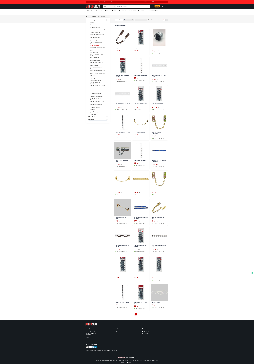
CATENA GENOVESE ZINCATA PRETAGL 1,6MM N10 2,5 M (140, 246)
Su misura (142, 10)
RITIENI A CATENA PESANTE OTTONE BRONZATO (121, 189)
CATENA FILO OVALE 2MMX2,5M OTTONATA (122, 132)
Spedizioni (133, 10)
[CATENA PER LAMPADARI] (159, 292)
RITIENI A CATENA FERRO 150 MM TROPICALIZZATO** (157, 189)
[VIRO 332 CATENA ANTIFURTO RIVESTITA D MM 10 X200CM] (159, 150)
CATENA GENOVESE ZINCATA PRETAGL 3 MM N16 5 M (140, 47)
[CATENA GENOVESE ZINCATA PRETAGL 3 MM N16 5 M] (140, 37)
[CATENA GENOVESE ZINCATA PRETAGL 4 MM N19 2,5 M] (140, 292)
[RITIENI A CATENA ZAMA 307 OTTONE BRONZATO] (122, 37)
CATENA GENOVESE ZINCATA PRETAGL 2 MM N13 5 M (122, 274)
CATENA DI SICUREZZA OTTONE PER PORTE (121, 218)
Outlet (106, 10)
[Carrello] (162, 6)
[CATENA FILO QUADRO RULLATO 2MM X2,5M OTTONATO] (159, 65)
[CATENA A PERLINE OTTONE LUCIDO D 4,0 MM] (140, 179)
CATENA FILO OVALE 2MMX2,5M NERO (140, 160)
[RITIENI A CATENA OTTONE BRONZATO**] (140, 122)
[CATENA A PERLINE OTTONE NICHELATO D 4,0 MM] (159, 235)
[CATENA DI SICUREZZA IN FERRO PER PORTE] (122, 150)
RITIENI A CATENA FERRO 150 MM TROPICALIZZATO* (157, 133)
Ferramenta (94, 16)
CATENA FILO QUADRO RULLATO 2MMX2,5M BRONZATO (122, 104)
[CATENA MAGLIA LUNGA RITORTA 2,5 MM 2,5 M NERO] (122, 235)
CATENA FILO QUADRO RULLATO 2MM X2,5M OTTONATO (159, 76)
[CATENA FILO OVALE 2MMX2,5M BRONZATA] (122, 292)
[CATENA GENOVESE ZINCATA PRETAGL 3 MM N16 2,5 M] (122, 65)
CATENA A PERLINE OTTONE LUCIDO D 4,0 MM (141, 189)
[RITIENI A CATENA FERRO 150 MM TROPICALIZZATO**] (159, 179)
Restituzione (123, 10)
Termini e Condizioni (153, 10)
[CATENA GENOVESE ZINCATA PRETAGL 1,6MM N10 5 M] (140, 264)
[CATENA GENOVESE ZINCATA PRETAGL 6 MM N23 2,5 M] (140, 93)
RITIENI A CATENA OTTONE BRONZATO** (140, 132)
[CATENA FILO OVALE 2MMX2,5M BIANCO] (140, 65)
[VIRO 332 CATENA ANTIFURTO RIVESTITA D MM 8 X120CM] (140, 207)
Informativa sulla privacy (91, 333)
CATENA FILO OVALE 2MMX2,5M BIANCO (140, 75)
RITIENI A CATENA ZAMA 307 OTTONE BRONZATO (121, 47)
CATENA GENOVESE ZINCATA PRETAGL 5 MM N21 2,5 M (158, 104)
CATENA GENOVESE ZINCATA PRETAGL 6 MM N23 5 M (158, 274)
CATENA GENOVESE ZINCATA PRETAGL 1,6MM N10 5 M (140, 274)
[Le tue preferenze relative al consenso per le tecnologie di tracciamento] (252, 273)
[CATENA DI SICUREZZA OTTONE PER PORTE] (122, 207)
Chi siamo (100, 10)
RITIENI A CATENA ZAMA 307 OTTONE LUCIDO (158, 218)
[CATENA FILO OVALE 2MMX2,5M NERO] (140, 150)
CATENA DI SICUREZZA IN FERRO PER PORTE (121, 161)
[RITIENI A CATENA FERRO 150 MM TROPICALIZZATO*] (159, 122)
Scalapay (134, 357)
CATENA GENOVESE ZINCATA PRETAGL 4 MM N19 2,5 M (140, 303)
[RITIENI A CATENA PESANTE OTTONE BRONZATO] (122, 179)
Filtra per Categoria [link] (92, 20)
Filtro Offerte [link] (91, 119)
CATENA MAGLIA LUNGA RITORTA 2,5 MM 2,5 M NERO (122, 246)
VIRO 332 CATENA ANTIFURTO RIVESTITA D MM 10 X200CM (159, 161)
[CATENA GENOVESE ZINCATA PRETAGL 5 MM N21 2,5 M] (159, 93)
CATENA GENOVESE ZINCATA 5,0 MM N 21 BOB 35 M (158, 47)
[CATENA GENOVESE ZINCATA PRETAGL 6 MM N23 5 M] (159, 264)
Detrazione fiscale (90, 336)
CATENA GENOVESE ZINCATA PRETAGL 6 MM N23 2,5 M (140, 104)
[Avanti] (160, 20)
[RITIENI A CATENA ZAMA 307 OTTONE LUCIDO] (159, 207)
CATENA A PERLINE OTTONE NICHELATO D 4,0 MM (159, 246)
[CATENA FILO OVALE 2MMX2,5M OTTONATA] (122, 122)
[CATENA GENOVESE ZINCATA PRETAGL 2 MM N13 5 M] (122, 264)
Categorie (91, 10)
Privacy (114, 10)
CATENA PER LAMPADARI (156, 302)
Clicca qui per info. (150, 2)
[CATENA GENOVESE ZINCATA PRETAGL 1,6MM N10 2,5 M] (140, 235)
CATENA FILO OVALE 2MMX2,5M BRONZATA (122, 302)
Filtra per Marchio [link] (92, 116)
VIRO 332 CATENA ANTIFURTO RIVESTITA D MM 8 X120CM (141, 218)
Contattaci (90, 13)
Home (89, 16)
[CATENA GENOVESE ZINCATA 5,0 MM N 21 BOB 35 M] (159, 37)
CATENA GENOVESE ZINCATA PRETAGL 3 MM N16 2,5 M (122, 76)
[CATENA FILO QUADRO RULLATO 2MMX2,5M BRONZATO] (122, 93)
